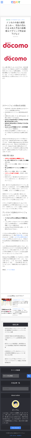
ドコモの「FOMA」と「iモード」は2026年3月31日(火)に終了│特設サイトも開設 (20, 312)
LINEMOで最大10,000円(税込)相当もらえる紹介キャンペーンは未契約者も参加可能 (15, 337)
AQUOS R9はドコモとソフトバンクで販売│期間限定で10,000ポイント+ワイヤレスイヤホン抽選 (15, 330)
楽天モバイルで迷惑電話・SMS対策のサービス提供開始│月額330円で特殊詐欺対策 (15, 345)
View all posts (15, 427)
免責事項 (19, 435)
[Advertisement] (15, 10)
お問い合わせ (13, 435)
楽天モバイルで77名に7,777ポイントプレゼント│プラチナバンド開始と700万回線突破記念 (15, 360)
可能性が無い (19, 235)
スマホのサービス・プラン (18, 19)
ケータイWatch (11, 269)
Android (8, 19)
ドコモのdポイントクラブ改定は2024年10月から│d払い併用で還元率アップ (20, 303)
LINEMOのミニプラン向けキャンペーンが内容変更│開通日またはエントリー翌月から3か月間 (15, 353)
